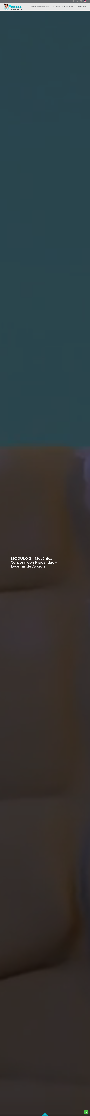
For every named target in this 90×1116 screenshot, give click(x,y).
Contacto (82, 7)
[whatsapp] (86, 1112)
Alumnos (64, 7)
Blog (71, 7)
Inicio (33, 7)
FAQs (75, 7)
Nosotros (41, 7)
